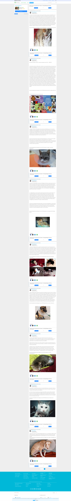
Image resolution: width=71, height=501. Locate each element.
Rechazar (37, 500)
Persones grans (49, 484)
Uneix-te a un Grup (25, 476)
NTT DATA (50, 475)
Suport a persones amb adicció (18, 483)
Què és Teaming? (23, 2)
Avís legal (33, 476)
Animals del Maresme (18, 5)
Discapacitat (27, 484)
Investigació (48, 483)
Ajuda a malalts (17, 484)
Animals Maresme (34, 12)
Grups (28, 2)
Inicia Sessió (36, 55)
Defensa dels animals (28, 483)
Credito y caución (51, 476)
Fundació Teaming (17, 475)
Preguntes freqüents (34, 475)
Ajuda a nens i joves (39, 484)
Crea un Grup (31, 2)
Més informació (51, 498)
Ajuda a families (38, 483)
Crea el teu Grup (25, 475)
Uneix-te (21, 11)
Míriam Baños (34, 430)
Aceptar (34, 500)
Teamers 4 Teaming (42, 477)
